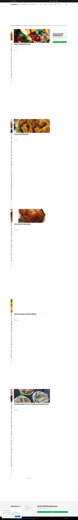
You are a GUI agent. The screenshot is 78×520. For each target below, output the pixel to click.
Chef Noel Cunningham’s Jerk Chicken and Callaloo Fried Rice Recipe (11, 166)
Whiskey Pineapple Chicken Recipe (22, 44)
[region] (12, 513)
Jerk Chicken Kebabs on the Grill (11, 60)
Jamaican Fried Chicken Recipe (21, 134)
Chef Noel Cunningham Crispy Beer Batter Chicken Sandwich (11, 435)
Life (37, 4)
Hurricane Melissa (24, 4)
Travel (55, 4)
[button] (66, 4)
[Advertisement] (38, 18)
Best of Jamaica (32, 4)
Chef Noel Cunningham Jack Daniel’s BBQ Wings (25, 314)
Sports (59, 4)
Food (41, 4)
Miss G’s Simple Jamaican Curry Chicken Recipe (11, 336)
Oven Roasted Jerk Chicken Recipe (22, 224)
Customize (6, 516)
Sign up (59, 42)
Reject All (11, 516)
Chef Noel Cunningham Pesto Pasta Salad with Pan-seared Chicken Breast (31, 404)
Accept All (17, 516)
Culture (45, 4)
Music (51, 4)
